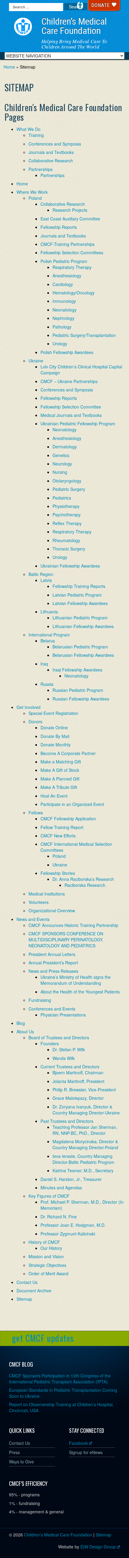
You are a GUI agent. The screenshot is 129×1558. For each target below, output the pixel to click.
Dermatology (64, 447)
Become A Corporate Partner (68, 753)
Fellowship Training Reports (78, 586)
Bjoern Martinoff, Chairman (78, 1073)
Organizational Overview (51, 910)
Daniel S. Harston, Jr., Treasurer (71, 1179)
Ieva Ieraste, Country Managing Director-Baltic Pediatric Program (83, 1159)
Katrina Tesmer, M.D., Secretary (82, 1170)
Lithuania (49, 612)
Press (14, 1452)
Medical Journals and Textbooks (71, 415)
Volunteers (38, 902)
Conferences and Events (51, 1009)
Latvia (46, 580)
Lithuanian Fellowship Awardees (83, 626)
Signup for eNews (86, 1452)
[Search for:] (36, 7)
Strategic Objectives (47, 1265)
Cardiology (62, 284)
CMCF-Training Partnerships (67, 244)
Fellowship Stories (57, 873)
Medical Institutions (46, 894)
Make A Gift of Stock (59, 770)
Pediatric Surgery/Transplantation (84, 335)
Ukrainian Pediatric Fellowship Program (77, 423)
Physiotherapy (66, 506)
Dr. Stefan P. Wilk (68, 1049)
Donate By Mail (54, 736)
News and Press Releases (53, 971)
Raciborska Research (84, 885)
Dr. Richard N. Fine (58, 1217)
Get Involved (28, 707)
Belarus (47, 641)
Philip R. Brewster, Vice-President (84, 1090)
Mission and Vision (46, 1256)
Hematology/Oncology (73, 293)
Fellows (35, 813)
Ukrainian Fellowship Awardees (70, 566)
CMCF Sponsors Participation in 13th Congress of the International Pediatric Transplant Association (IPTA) (60, 1379)
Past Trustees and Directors (66, 1121)
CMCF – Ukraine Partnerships (69, 381)
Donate (101, 5)
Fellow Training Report (61, 827)
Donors (35, 721)
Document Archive (33, 1291)
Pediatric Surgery (68, 489)
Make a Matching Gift (60, 762)
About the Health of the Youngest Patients (80, 992)
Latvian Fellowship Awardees (80, 603)
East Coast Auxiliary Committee (70, 219)
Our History (51, 1248)
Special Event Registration (53, 713)
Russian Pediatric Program (77, 690)
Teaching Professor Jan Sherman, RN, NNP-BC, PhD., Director (84, 1130)
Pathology (61, 327)
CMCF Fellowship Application (68, 819)
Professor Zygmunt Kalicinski (67, 1234)
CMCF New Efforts (58, 836)
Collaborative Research (50, 161)
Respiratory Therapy (72, 267)
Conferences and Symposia (54, 144)
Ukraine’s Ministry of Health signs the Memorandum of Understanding (75, 980)
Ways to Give (21, 1462)
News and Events (33, 919)
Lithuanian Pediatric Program (80, 618)
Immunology (64, 301)
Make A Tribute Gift (58, 787)
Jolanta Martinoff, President (78, 1081)
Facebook (78, 1443)
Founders (49, 1043)
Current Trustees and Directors (69, 1067)
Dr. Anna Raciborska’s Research (83, 879)
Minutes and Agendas (61, 1188)
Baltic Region (40, 574)
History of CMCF (44, 1242)
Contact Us (27, 1282)
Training (36, 135)
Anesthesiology (66, 276)
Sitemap (24, 1299)
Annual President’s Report (53, 963)
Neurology (62, 464)
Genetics (60, 455)
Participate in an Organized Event (72, 804)
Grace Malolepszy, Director (78, 1098)
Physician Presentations (63, 1015)
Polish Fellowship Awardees (66, 352)
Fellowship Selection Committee (70, 407)
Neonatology (64, 310)
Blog (20, 1023)
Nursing (59, 472)
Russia (46, 684)
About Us (25, 1031)
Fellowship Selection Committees (71, 252)
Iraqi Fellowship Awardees (77, 670)
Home (9, 67)
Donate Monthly (55, 745)
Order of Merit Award (48, 1273)
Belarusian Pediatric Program (80, 647)
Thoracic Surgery (68, 549)
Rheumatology (66, 540)
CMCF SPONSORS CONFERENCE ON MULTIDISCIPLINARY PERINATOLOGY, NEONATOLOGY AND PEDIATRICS (65, 940)
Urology (59, 344)
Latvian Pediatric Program (77, 595)
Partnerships (40, 169)
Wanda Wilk (63, 1058)
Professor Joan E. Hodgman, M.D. (73, 1225)
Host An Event (54, 796)
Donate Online (54, 727)
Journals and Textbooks (51, 152)
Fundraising (39, 1000)
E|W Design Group (98, 1547)
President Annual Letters (51, 954)
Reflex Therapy (67, 523)
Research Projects (69, 210)
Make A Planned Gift (60, 779)
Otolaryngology (66, 481)
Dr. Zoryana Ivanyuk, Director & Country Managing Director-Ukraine (86, 1110)
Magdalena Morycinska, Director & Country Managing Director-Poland (85, 1144)
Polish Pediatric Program (63, 261)
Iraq (44, 664)
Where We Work (32, 192)
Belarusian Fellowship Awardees (83, 655)
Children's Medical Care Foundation (74, 26)
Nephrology (63, 318)
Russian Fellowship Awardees (80, 699)
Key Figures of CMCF (49, 1196)
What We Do (28, 129)
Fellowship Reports (58, 227)
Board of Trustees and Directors (58, 1037)
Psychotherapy (66, 515)
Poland (35, 198)
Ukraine (35, 361)
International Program (49, 635)
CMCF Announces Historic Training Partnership (73, 925)
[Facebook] (80, 5)
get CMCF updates (43, 1338)
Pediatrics (61, 498)
